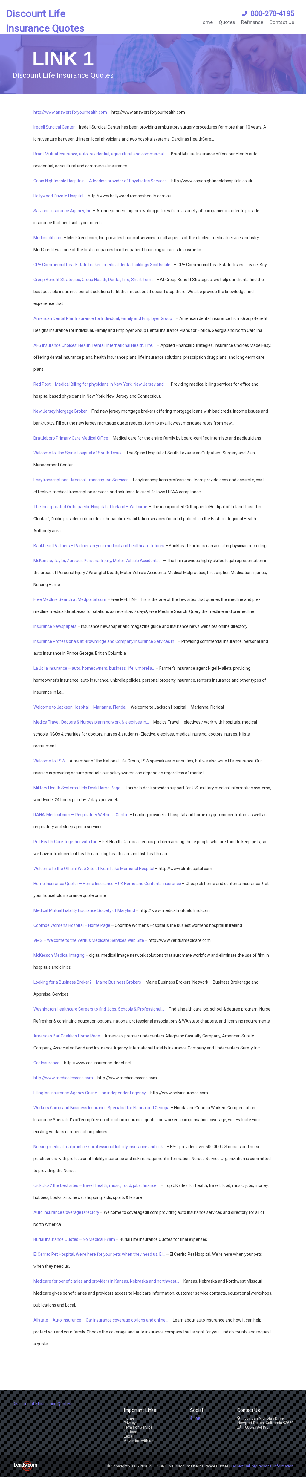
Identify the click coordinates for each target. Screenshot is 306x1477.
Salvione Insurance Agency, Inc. (62, 210)
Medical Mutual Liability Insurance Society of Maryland (84, 910)
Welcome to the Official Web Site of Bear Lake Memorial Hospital (93, 868)
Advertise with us (138, 1440)
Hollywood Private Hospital (58, 195)
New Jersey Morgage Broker (60, 411)
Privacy (130, 1422)
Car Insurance (46, 1063)
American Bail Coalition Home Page (66, 1036)
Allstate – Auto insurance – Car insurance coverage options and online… (100, 1320)
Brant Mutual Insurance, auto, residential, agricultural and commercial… (99, 154)
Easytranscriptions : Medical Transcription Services (80, 479)
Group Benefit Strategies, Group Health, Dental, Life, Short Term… (94, 279)
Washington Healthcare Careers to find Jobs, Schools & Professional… (98, 1009)
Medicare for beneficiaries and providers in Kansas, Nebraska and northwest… (106, 1281)
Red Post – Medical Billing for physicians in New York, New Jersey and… (99, 384)
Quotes (227, 22)
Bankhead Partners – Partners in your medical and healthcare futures (98, 545)
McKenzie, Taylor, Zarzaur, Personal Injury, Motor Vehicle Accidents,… (97, 560)
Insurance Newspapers (54, 626)
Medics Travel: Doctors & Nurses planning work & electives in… (91, 722)
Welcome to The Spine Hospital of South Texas (77, 453)
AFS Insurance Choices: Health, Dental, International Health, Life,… (94, 345)
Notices (130, 1431)
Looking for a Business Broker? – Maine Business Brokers (87, 982)
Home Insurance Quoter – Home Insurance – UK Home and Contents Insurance (107, 883)
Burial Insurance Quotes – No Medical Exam (74, 1239)
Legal (128, 1436)
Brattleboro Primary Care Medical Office (70, 438)
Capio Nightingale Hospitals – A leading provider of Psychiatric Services (100, 180)
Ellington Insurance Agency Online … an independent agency (89, 1092)
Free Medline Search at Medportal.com (69, 599)
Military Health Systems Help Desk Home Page (76, 787)
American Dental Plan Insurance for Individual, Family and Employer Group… (104, 318)
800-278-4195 (272, 13)
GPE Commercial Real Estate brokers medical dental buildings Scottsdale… (103, 264)
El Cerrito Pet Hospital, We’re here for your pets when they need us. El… (99, 1254)
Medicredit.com (48, 237)
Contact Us (281, 22)
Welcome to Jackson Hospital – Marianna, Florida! (79, 707)
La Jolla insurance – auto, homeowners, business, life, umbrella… (94, 668)
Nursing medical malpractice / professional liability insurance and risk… (99, 1146)
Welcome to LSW (49, 761)
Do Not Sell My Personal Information (262, 1466)
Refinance (252, 22)
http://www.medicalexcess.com (63, 1077)
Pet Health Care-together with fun (65, 841)
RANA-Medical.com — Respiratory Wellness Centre (80, 814)
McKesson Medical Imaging (59, 955)
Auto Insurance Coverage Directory (66, 1212)
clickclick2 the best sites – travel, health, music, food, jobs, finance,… (96, 1185)
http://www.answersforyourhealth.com (70, 112)
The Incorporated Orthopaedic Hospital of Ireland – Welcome (90, 506)
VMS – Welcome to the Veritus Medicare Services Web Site (88, 940)
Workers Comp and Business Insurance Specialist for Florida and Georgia (101, 1107)
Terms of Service (138, 1427)
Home (206, 22)
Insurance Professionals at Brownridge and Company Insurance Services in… (105, 641)
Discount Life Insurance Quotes (45, 20)
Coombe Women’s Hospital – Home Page (71, 925)
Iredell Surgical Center (54, 127)
